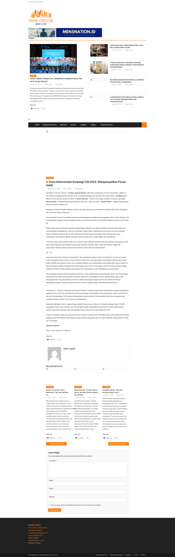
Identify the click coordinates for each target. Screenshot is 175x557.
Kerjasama (128, 555)
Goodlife (50, 178)
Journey (73, 125)
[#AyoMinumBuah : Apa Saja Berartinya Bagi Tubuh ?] (115, 376)
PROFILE (143, 555)
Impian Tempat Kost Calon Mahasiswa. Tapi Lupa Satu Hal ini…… (57, 392)
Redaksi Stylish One (101, 555)
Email (51, 488)
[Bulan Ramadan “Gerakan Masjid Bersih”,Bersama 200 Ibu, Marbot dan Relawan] (87, 376)
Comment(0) (58, 84)
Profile (37, 125)
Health (33, 75)
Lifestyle (83, 125)
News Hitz (63, 125)
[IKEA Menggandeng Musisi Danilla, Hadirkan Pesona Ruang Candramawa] (99, 85)
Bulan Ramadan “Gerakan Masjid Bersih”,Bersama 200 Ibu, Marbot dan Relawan (86, 392)
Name (51, 480)
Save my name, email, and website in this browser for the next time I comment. (76, 505)
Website (51, 497)
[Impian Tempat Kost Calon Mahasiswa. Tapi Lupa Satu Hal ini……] (59, 376)
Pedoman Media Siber (116, 555)
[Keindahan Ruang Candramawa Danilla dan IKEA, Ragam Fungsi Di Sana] (99, 50)
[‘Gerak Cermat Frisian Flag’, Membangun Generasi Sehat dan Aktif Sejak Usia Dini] (57, 58)
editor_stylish (48, 84)
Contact (136, 555)
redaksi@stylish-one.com (36, 540)
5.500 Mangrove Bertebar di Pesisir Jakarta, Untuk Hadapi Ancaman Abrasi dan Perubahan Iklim (127, 99)
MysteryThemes (53, 555)
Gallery (93, 125)
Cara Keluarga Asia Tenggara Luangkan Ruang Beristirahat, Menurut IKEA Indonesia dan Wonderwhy (127, 65)
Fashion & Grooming (50, 125)
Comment (53, 460)
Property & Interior (107, 125)
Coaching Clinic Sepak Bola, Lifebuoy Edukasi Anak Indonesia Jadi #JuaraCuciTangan (58, 444)
